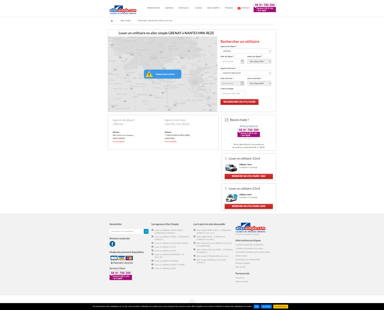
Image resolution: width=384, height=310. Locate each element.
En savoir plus (280, 306)
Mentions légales (243, 263)
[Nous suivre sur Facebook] (112, 244)
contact (245, 8)
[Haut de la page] (192, 302)
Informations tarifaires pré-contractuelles (253, 252)
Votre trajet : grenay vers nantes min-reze (155, 20)
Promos (229, 8)
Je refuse (266, 306)
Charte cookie (241, 256)
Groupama (240, 278)
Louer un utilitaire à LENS (165, 268)
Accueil (111, 21)
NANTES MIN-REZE (177, 124)
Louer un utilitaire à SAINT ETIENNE (169, 265)
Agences (169, 8)
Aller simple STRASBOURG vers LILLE (212, 256)
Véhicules (184, 8)
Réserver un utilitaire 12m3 (249, 176)
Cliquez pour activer (165, 74)
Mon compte (213, 8)
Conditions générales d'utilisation (249, 245)
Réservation (153, 8)
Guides (198, 8)
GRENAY (118, 124)
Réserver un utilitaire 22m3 (249, 206)
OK (256, 306)
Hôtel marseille (242, 281)
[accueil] (123, 4)
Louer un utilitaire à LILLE (165, 247)
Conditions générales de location (249, 248)
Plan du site (240, 267)
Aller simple (125, 20)
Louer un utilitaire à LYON (165, 251)
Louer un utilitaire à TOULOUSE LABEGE (171, 243)
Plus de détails (118, 142)
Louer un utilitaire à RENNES (166, 261)
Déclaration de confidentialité (248, 259)
